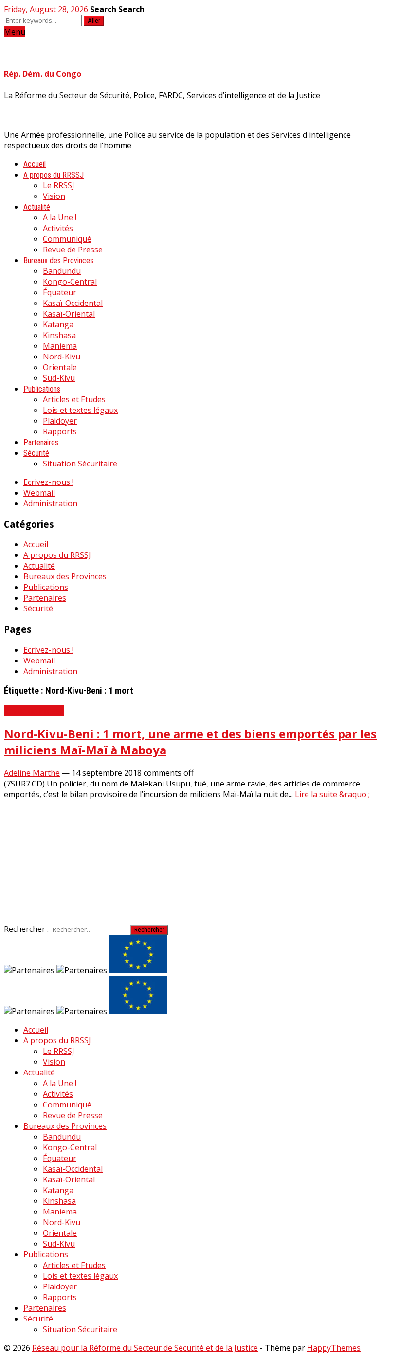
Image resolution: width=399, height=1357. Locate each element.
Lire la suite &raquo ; (332, 794)
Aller (94, 20)
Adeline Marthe (32, 773)
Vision (54, 196)
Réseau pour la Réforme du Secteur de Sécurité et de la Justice (145, 1347)
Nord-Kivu (61, 356)
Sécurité (36, 453)
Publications (41, 388)
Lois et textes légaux (80, 410)
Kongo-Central (70, 281)
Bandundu (62, 271)
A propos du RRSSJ (53, 174)
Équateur (59, 292)
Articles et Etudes (74, 399)
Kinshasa (59, 335)
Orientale (60, 367)
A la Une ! (59, 217)
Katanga (58, 324)
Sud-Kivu (59, 378)
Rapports (60, 431)
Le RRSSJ (58, 185)
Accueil (34, 164)
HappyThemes (334, 1347)
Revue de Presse (73, 249)
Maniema (60, 345)
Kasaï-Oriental (69, 313)
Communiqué (67, 238)
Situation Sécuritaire (80, 463)
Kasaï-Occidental (73, 303)
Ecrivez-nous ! (48, 482)
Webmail (39, 492)
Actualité (36, 207)
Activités (58, 228)
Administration (50, 503)
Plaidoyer (60, 420)
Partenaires (40, 442)
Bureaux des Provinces (58, 260)
